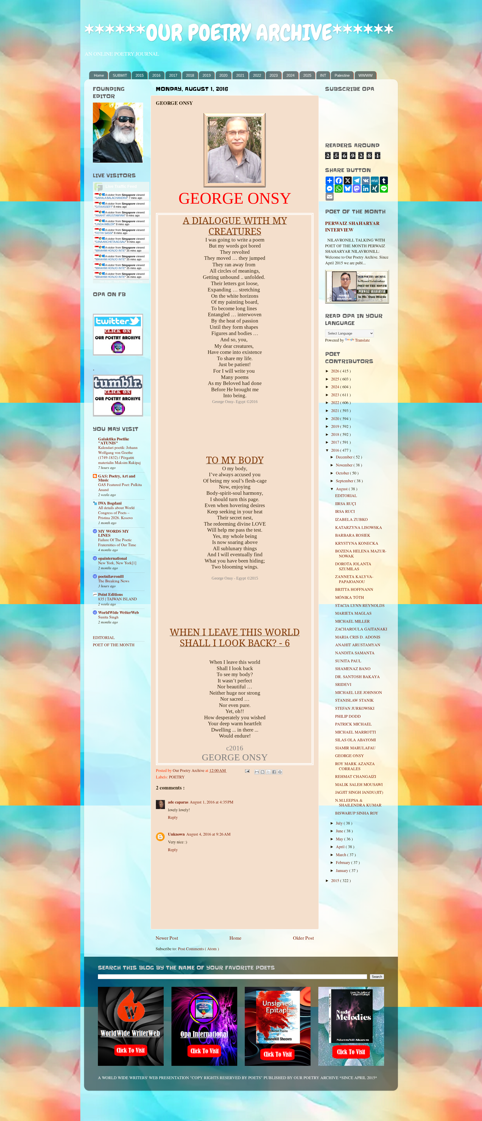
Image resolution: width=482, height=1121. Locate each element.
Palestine (342, 75)
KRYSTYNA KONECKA (356, 543)
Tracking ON (135, 281)
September (345, 481)
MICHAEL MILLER (352, 621)
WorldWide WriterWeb (118, 612)
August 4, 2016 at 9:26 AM (208, 834)
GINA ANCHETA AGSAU (110, 241)
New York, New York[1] (117, 562)
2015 (140, 75)
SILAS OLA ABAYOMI (355, 740)
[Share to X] (268, 771)
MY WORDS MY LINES (113, 533)
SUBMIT (120, 75)
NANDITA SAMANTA (355, 653)
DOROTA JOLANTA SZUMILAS (353, 566)
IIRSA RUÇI (345, 503)
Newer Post (167, 937)
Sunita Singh (108, 616)
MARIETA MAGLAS (353, 613)
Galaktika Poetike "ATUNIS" (113, 441)
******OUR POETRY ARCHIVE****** (239, 32)
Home (99, 75)
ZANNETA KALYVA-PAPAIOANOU (354, 579)
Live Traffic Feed (121, 186)
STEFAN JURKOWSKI (354, 708)
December (344, 457)
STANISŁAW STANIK (354, 700)
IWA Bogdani (110, 503)
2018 (190, 75)
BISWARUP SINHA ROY (356, 813)
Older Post (303, 937)
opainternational (112, 558)
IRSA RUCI (345, 511)
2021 (240, 75)
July (340, 823)
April (341, 846)
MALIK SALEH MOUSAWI (359, 784)
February (343, 862)
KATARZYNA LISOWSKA (358, 527)
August (342, 489)
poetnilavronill (111, 576)
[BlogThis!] (262, 771)
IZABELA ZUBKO (351, 519)
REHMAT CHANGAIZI (355, 776)
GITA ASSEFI (104, 206)
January (342, 870)
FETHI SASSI (104, 232)
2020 (223, 75)
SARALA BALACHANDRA (111, 197)
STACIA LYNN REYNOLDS (360, 605)
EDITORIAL (104, 637)
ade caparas (178, 802)
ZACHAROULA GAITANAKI (361, 629)
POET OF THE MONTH (114, 645)
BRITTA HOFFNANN (354, 589)
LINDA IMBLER (105, 224)
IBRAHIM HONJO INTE (110, 250)
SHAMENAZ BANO (353, 668)
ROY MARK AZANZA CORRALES (355, 766)
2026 (335, 371)
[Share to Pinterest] (279, 771)
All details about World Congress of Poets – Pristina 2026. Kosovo (116, 512)
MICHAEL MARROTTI (355, 732)
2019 (207, 75)
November (344, 465)
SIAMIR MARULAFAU (355, 748)
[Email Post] (247, 770)
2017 (173, 75)
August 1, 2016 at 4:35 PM (211, 802)
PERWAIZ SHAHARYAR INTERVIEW (352, 226)
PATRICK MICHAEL (353, 724)
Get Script (105, 281)
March (341, 854)
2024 (290, 75)
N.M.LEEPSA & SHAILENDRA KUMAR (358, 802)
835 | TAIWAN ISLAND (117, 598)
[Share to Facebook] (274, 771)
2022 (257, 75)
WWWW (365, 75)
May (340, 839)
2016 (156, 75)
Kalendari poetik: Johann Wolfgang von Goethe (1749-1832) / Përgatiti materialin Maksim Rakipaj (119, 455)
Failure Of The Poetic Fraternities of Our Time (117, 542)
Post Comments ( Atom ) (198, 948)
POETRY (177, 777)
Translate (362, 340)
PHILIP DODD (348, 716)
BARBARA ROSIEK (352, 535)
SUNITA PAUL (348, 661)
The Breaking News (113, 580)
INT (323, 75)
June (340, 831)
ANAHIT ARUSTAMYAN (110, 215)
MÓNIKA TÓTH (349, 597)
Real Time (120, 281)
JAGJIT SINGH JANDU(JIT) (359, 792)
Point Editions (110, 594)
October (343, 473)
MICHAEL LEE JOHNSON (358, 692)
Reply (173, 817)
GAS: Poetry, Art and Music (116, 478)
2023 (274, 75)
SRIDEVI (343, 684)
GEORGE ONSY (349, 755)
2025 (307, 75)
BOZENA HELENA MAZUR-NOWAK (360, 553)
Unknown (176, 834)
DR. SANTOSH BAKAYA (357, 676)
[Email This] (256, 771)
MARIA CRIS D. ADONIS (357, 637)
